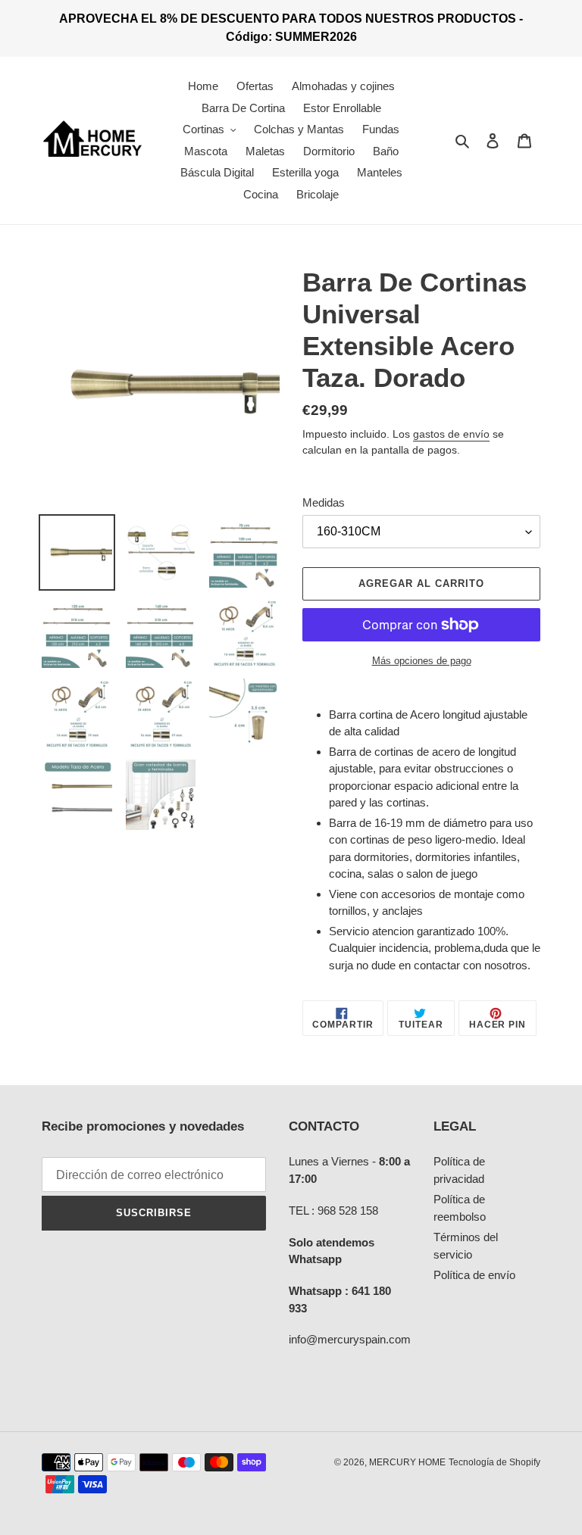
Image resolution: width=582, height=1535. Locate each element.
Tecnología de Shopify (494, 1462)
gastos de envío (451, 434)
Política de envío (474, 1274)
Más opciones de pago (421, 660)
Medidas (323, 502)
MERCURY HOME (407, 1462)
